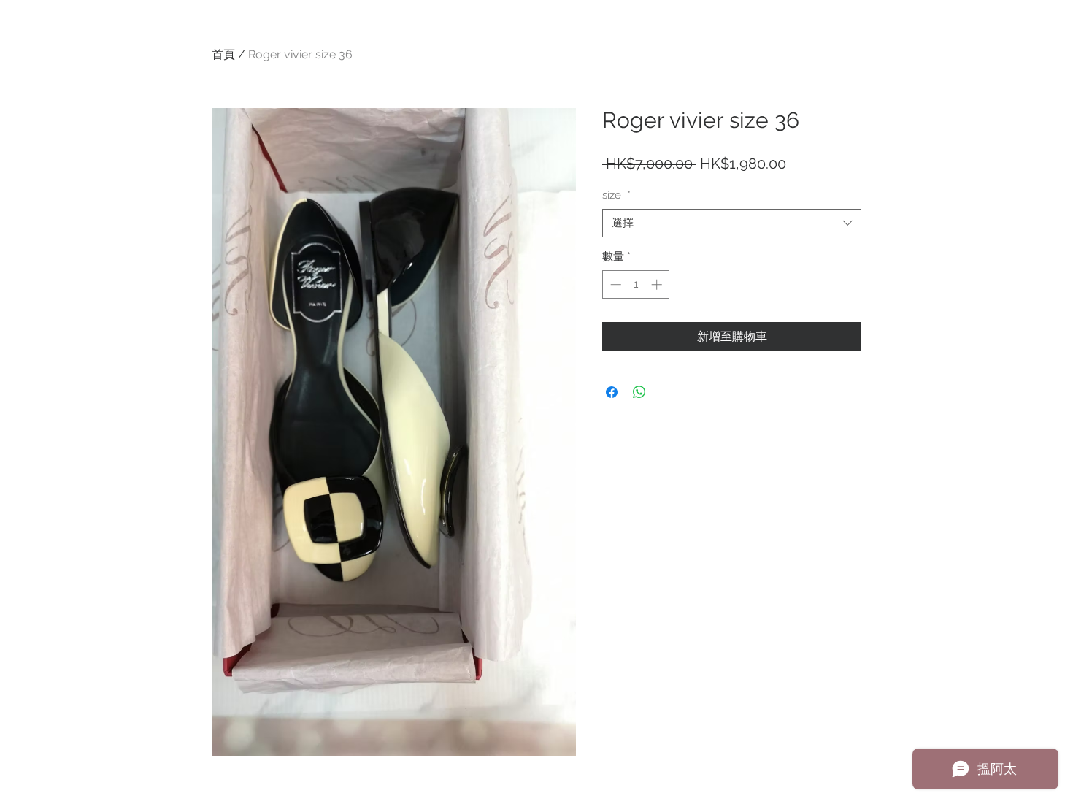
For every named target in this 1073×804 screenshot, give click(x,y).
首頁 (223, 54)
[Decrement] (614, 284)
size (616, 195)
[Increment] (658, 284)
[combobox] (731, 223)
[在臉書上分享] (611, 392)
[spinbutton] (636, 284)
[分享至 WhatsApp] (639, 392)
